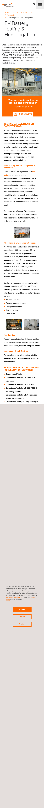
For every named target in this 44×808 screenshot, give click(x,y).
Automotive (11, 15)
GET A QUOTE (25, 114)
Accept (22, 609)
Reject (22, 617)
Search (34, 4)
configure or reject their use (14, 597)
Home (7, 12)
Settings (22, 624)
